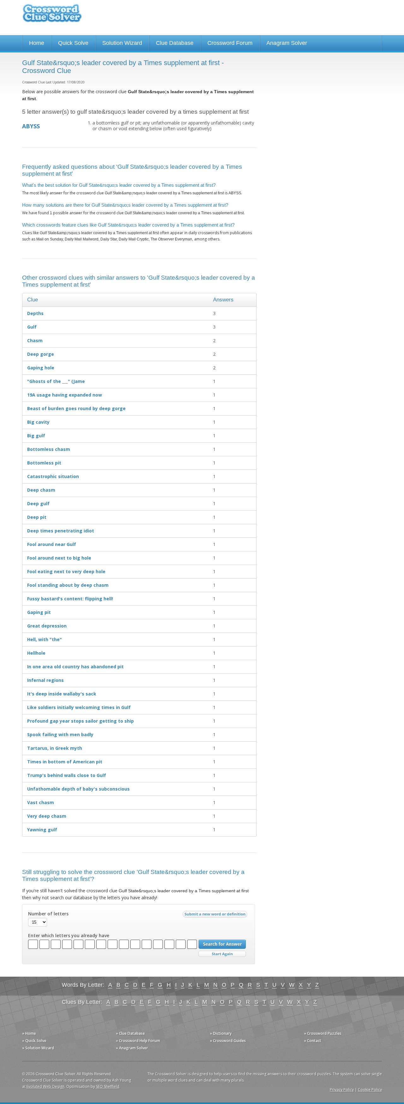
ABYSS (31, 126)
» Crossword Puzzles (323, 1033)
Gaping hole (40, 368)
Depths (35, 313)
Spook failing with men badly (60, 734)
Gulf (32, 327)
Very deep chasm (46, 816)
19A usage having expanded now (64, 395)
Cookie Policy (370, 1089)
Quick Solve (73, 43)
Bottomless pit (44, 463)
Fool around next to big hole (59, 558)
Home (36, 43)
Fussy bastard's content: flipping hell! (70, 599)
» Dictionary (221, 1033)
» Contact (312, 1040)
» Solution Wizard (38, 1048)
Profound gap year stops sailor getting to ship (80, 721)
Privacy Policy (342, 1089)
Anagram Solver (286, 43)
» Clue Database (130, 1033)
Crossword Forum (229, 43)
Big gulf (36, 436)
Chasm (35, 340)
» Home (29, 1033)
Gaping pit (39, 612)
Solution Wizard (122, 43)
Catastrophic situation (53, 476)
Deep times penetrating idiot (60, 531)
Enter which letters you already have (68, 935)
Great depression (47, 626)
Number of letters (48, 914)
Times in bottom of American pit (64, 762)
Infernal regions (45, 680)
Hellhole (36, 653)
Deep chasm (41, 490)
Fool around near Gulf (51, 544)
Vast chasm (40, 802)
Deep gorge (40, 354)
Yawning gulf (42, 830)
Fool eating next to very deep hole (66, 571)
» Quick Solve (34, 1040)
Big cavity (38, 422)
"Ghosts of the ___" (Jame (56, 381)
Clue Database (174, 43)
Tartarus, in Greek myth (54, 748)
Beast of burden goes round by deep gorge (76, 408)
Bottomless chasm (48, 449)
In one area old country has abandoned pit (75, 667)
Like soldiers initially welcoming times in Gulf (79, 707)
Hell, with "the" (44, 639)
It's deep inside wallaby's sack (61, 694)
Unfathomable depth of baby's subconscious (78, 789)
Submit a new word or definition (216, 915)
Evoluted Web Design (45, 1086)
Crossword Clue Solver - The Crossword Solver (52, 16)
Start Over (222, 954)
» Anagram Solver (132, 1048)
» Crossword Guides (228, 1040)
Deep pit (36, 517)
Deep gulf (38, 503)
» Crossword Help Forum (138, 1040)
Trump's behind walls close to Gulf (66, 775)
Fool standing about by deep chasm (68, 585)
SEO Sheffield (107, 1086)
